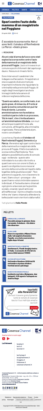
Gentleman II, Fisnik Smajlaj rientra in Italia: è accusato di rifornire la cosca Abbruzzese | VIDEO (22, 250)
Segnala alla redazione (19, 397)
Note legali (10, 399)
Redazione (8, 397)
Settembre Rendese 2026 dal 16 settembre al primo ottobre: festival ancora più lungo (21, 263)
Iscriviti (34, 307)
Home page (5, 13)
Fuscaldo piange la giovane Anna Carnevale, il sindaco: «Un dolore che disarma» (21, 223)
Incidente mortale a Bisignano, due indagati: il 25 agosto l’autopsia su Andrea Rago (22, 276)
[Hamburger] (3, 4)
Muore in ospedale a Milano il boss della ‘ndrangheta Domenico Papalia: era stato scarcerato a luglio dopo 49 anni (22, 236)
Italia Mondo (15, 13)
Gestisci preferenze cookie (25, 400)
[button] (38, 18)
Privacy (30, 397)
